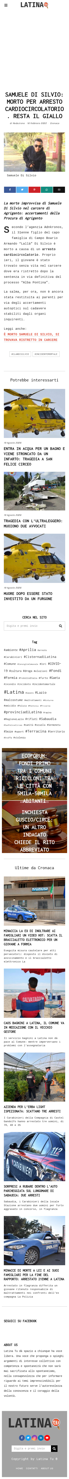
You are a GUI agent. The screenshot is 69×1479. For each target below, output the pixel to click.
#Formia (10, 678)
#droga (27, 670)
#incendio (10, 684)
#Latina (14, 692)
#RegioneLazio (14, 719)
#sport (19, 731)
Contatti (32, 1468)
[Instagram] (34, 1438)
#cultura (15, 670)
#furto (43, 677)
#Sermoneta (53, 724)
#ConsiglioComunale (27, 664)
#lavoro (29, 693)
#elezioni (41, 670)
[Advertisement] (34, 48)
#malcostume (13, 700)
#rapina (47, 712)
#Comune (10, 663)
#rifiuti (31, 719)
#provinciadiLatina (23, 712)
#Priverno (45, 706)
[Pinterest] (34, 190)
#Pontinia (33, 706)
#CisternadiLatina (40, 657)
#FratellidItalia (28, 678)
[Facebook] (10, 190)
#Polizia (22, 706)
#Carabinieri (13, 656)
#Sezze (8, 731)
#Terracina (35, 731)
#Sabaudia (47, 719)
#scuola (40, 724)
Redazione (19, 123)
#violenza (19, 737)
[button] (60, 626)
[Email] (59, 190)
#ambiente (11, 650)
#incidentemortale (46, 354)
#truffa (8, 738)
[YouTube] (47, 1438)
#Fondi (55, 670)
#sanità (28, 724)
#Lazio (41, 692)
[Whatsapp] (47, 190)
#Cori (43, 664)
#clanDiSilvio (20, 354)
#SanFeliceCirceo (13, 725)
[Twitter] (22, 190)
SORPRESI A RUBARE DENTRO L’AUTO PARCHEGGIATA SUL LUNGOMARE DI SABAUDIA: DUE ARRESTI (30, 1191)
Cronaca (54, 123)
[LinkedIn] (41, 1438)
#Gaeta (54, 677)
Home (19, 1468)
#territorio (56, 731)
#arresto (42, 650)
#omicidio (10, 705)
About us (47, 1468)
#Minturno (48, 700)
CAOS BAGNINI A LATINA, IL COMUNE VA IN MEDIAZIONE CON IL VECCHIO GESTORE (34, 1027)
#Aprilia (27, 649)
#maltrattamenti (33, 700)
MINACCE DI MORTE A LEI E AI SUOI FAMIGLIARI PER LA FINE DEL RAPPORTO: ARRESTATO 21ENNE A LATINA (34, 1275)
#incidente (24, 684)
